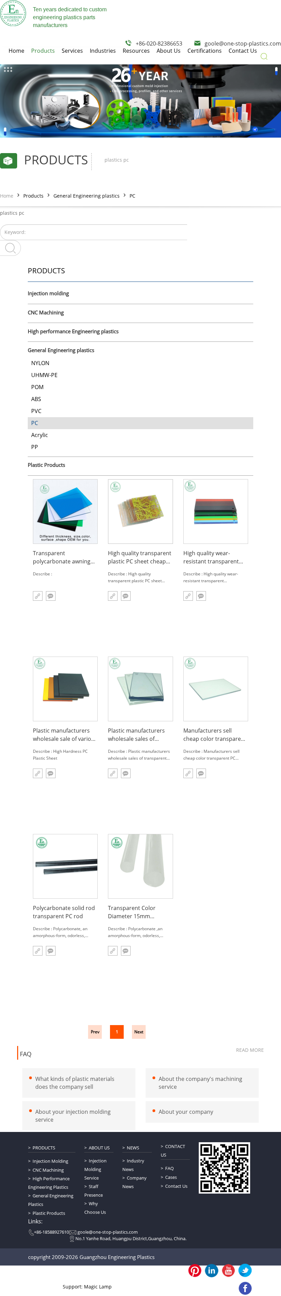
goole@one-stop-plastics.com (243, 43)
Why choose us (95, 1207)
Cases (171, 1177)
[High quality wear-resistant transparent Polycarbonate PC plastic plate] (215, 511)
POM (37, 387)
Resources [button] (136, 50)
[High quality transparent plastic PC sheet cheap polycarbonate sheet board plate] (140, 511)
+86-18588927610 (51, 1232)
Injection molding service (95, 1169)
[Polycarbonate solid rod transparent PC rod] (65, 866)
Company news (134, 1182)
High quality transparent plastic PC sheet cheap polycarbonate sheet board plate (139, 557)
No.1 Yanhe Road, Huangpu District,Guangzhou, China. (130, 1238)
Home (6, 195)
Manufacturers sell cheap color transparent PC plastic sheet (214, 735)
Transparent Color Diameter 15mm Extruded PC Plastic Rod (139, 912)
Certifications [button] (204, 50)
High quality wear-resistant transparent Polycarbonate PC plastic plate (215, 557)
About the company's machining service (200, 1083)
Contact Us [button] (243, 50)
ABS (36, 399)
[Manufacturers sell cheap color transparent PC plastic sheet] (215, 689)
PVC (36, 411)
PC (132, 195)
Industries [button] (103, 50)
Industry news (133, 1165)
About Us (99, 1148)
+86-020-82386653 (159, 43)
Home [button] (16, 50)
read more (250, 1050)
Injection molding (48, 293)
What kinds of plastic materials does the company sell (74, 1083)
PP (34, 447)
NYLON (40, 363)
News (133, 1148)
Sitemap (112, 1274)
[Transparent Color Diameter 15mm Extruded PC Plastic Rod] (140, 866)
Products (33, 195)
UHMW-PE (44, 375)
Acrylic (39, 435)
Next (138, 1032)
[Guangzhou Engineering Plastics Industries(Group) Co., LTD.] (13, 13)
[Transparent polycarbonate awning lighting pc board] (65, 511)
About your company (186, 1112)
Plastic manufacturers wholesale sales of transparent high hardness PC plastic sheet (136, 735)
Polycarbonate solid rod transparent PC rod (64, 912)
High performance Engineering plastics (73, 331)
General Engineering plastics (86, 195)
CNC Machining (46, 313)
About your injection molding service (73, 1115)
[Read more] (37, 596)
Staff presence (93, 1190)
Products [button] (43, 50)
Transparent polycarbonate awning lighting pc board (61, 557)
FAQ (26, 1054)
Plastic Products (46, 465)
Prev (95, 1032)
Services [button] (72, 50)
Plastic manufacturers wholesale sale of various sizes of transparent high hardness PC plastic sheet (65, 735)
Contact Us (173, 1150)
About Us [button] (169, 50)
